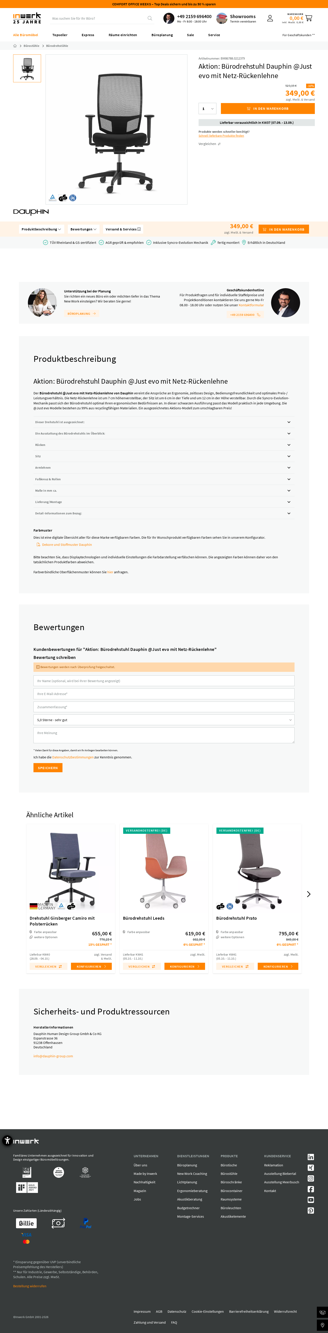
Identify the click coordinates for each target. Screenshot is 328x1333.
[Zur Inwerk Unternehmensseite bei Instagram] (311, 1180)
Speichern (48, 768)
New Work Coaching (192, 1173)
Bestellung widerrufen (29, 1286)
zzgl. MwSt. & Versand (300, 99)
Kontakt (270, 1190)
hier (110, 572)
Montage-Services (190, 1216)
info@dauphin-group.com (53, 1056)
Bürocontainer (232, 1190)
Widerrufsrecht (285, 1311)
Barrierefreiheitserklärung (249, 1311)
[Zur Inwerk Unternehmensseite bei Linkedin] (311, 1158)
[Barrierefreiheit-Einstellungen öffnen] (7, 1140)
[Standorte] (322, 1325)
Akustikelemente (233, 1216)
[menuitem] (187, 18)
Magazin (140, 1190)
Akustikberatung (189, 1199)
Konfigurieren (89, 967)
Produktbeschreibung (40, 229)
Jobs (137, 1199)
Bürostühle (229, 1173)
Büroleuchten (231, 1208)
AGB (159, 1311)
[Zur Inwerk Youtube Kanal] (311, 1201)
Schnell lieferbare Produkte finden (221, 136)
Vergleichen (208, 143)
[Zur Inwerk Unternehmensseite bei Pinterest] (311, 1212)
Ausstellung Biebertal (280, 1173)
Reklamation (273, 1165)
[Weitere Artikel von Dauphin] (31, 212)
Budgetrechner (188, 1208)
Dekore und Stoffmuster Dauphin (67, 544)
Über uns (140, 1165)
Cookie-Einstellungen (208, 1311)
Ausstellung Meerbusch (281, 1182)
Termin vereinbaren (243, 21)
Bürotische (229, 1165)
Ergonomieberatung (192, 1190)
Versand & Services (121, 229)
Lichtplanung (187, 1182)
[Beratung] (322, 1312)
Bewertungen (82, 229)
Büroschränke (231, 1182)
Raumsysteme (231, 1199)
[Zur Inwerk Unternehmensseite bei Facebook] (311, 1190)
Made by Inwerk (145, 1173)
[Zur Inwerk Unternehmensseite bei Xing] (311, 1169)
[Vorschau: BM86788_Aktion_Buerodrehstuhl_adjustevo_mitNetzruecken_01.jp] (27, 68)
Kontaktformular (251, 305)
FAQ (174, 1322)
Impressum (142, 1311)
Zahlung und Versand (150, 1322)
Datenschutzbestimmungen (73, 757)
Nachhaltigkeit (144, 1182)
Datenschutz (177, 1311)
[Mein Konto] (270, 18)
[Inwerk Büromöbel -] (18, 46)
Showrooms (242, 16)
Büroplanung (79, 314)
